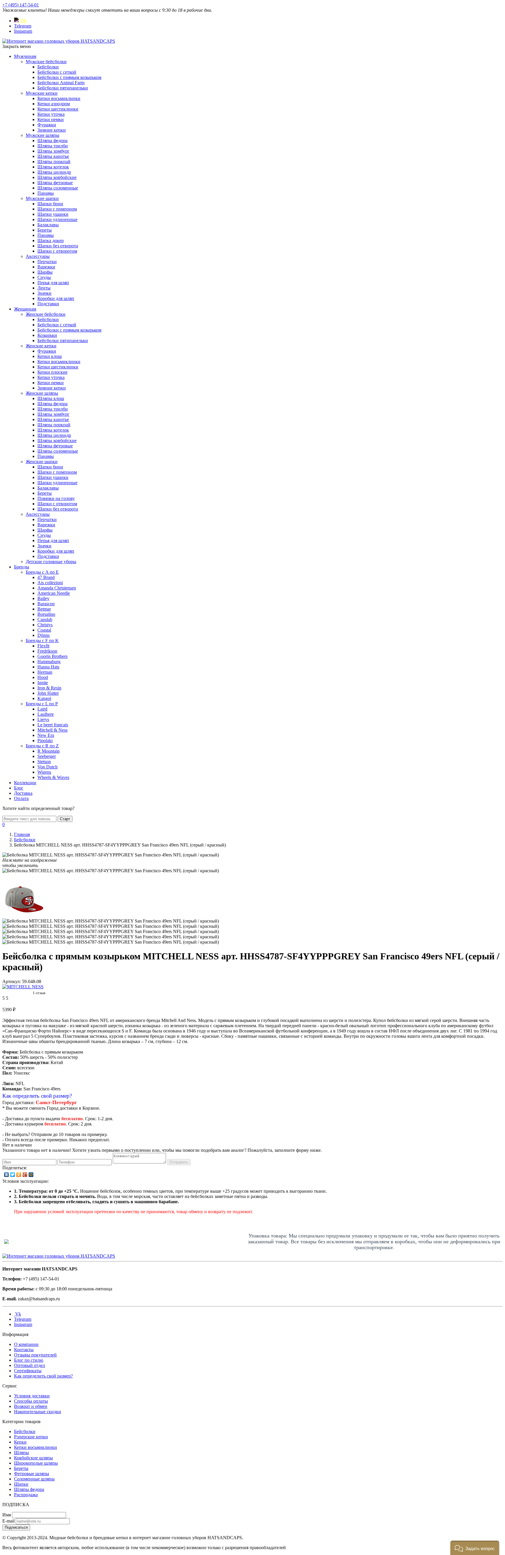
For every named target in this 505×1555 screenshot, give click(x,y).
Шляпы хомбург (53, 151)
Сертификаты (27, 1370)
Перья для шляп (53, 282)
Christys (45, 624)
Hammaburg (48, 661)
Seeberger (46, 756)
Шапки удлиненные (57, 219)
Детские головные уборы (51, 561)
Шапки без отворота (57, 245)
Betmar (44, 608)
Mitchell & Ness (52, 729)
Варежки (46, 266)
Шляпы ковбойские (57, 177)
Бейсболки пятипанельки (62, 87)
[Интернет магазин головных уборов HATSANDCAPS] (58, 41)
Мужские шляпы (42, 135)
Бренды (21, 566)
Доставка (23, 793)
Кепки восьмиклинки (58, 98)
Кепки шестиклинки (57, 108)
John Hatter (48, 693)
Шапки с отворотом (57, 251)
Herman (44, 672)
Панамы (45, 193)
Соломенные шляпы (34, 1478)
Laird (42, 708)
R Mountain (48, 751)
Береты (44, 229)
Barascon (46, 603)
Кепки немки (50, 119)
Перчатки (47, 261)
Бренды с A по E (42, 572)
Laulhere (45, 714)
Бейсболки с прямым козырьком (69, 77)
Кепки (20, 1442)
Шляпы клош (50, 398)
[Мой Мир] (31, 1174)
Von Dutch (47, 766)
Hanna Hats (48, 666)
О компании (26, 1344)
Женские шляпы (42, 393)
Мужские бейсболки (46, 61)
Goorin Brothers (52, 656)
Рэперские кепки (31, 1436)
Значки (44, 293)
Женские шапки (42, 461)
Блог (18, 787)
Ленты (44, 287)
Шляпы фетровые (55, 182)
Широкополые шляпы (36, 1463)
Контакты (24, 1349)
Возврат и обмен (30, 1406)
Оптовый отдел (29, 1365)
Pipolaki (45, 740)
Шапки (21, 1484)
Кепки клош (49, 356)
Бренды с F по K (42, 640)
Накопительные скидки (37, 1411)
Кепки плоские (52, 372)
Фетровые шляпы (31, 1473)
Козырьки (47, 335)
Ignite (42, 682)
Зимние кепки (51, 129)
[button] (474, 1548)
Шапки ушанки (52, 214)
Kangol (44, 698)
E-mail (8, 1520)
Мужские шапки (42, 198)
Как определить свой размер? (37, 1096)
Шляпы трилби (52, 145)
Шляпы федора (52, 140)
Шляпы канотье (53, 156)
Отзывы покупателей (35, 1354)
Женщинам (25, 308)
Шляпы (21, 1452)
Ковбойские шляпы (33, 1457)
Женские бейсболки (45, 314)
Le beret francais (52, 724)
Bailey (43, 598)
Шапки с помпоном (57, 208)
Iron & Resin (49, 687)
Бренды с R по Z (42, 745)
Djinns (43, 635)
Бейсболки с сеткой (56, 72)
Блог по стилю (28, 1360)
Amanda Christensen (56, 587)
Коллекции (25, 782)
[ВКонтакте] (7, 1174)
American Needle (53, 593)
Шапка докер (50, 240)
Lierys (43, 719)
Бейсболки (48, 66)
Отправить (179, 1162)
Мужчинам (25, 56)
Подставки (48, 303)
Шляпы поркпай (53, 161)
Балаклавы (48, 224)
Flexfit (43, 645)
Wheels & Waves (53, 777)
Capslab (44, 619)
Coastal (44, 629)
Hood (42, 677)
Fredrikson (47, 651)
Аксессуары (38, 256)
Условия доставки (32, 1395)
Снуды (44, 277)
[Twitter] (13, 1174)
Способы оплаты (31, 1401)
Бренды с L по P (42, 703)
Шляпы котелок (53, 166)
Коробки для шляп (55, 298)
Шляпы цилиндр (54, 172)
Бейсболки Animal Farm (60, 82)
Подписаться (16, 1527)
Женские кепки (41, 345)
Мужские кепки (42, 93)
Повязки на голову (56, 498)
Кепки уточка (51, 114)
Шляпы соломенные (57, 187)
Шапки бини (50, 203)
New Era (45, 735)
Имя (6, 1514)
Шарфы (45, 272)
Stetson (44, 761)
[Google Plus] (25, 1174)
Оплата (21, 798)
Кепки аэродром (53, 103)
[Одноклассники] (19, 1174)
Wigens (44, 772)
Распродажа (26, 1494)
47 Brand (46, 577)
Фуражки (46, 124)
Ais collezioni (50, 582)
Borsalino (46, 614)
